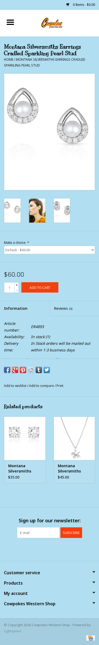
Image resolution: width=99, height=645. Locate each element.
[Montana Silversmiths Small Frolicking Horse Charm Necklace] (74, 438)
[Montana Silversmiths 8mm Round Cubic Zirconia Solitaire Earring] (25, 438)
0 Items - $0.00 (83, 4)
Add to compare (42, 385)
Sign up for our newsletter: (50, 520)
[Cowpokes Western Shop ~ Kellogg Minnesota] (60, 22)
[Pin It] (23, 370)
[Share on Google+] (15, 370)
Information (15, 308)
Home (8, 59)
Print (59, 385)
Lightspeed (12, 631)
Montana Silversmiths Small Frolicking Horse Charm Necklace (72, 468)
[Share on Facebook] (7, 370)
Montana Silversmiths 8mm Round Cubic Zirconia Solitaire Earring (23, 468)
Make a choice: (16, 242)
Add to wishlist (15, 385)
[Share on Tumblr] (39, 370)
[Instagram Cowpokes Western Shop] (59, 549)
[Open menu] (10, 22)
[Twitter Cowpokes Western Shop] (49, 549)
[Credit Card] (89, 637)
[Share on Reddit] (31, 370)
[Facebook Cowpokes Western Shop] (40, 549)
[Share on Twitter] (47, 370)
